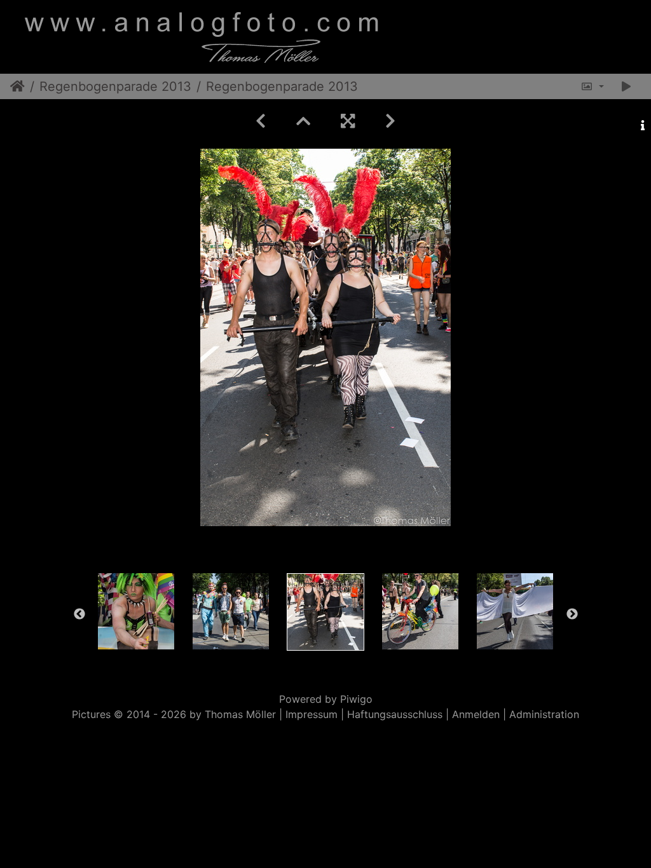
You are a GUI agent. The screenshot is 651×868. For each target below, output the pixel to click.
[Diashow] (626, 86)
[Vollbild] (348, 121)
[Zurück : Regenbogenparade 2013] (260, 121)
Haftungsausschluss (394, 714)
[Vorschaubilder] (303, 121)
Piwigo (356, 699)
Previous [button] (79, 614)
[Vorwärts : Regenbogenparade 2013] (390, 121)
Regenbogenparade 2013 (115, 86)
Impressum (311, 714)
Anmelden (476, 714)
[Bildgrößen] (592, 86)
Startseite (17, 86)
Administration (544, 714)
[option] (136, 611)
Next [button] (572, 614)
